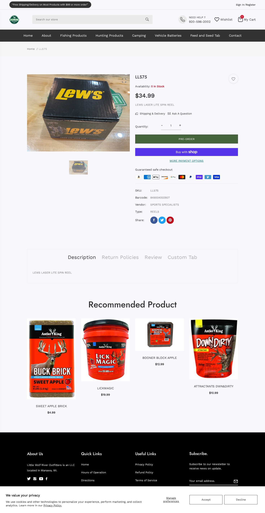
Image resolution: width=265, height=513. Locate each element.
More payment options (187, 160)
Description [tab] (82, 257)
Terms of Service (146, 480)
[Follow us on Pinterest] (170, 220)
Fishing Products (73, 35)
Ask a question (182, 113)
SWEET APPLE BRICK (51, 406)
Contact (235, 35)
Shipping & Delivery (152, 113)
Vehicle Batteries (168, 35)
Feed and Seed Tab (205, 35)
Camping (139, 35)
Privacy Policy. (52, 505)
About (46, 35)
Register (251, 4)
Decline (241, 499)
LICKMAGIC (105, 388)
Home (28, 35)
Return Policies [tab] (120, 257)
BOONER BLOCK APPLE (159, 358)
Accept (206, 499)
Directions (87, 480)
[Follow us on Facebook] (154, 220)
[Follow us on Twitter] (162, 220)
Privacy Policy (144, 464)
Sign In (240, 4)
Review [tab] (153, 257)
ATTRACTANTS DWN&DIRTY (213, 386)
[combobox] (92, 19)
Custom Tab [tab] (182, 257)
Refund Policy (144, 472)
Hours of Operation (93, 472)
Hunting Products (109, 35)
